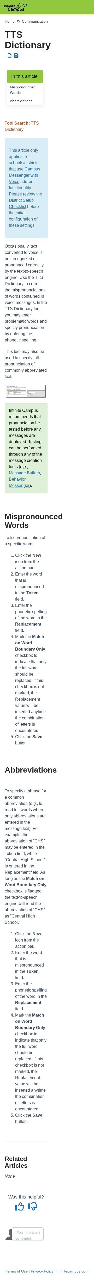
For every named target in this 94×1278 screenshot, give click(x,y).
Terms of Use (17, 1271)
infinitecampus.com (73, 1271)
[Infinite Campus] (15, 4)
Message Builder (24, 473)
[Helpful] (20, 1208)
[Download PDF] (10, 55)
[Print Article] (16, 55)
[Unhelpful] (33, 1208)
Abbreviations (21, 101)
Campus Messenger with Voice (24, 175)
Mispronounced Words (23, 90)
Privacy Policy (42, 1271)
